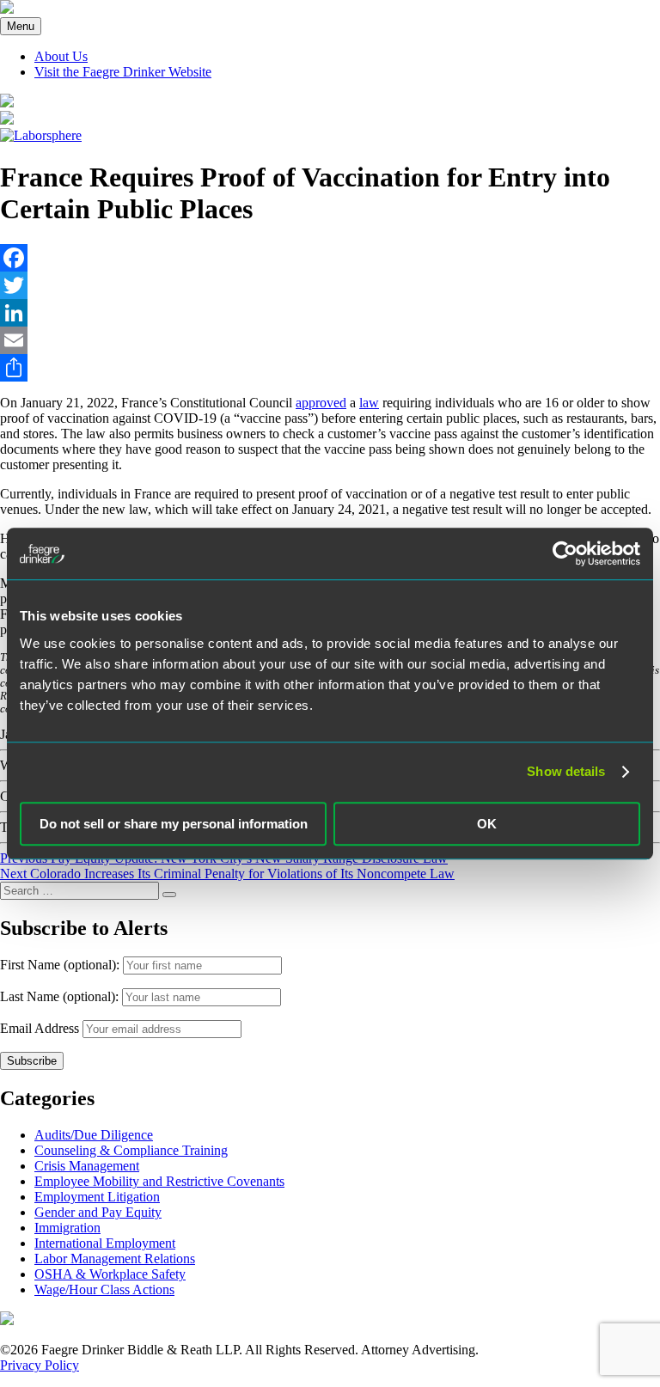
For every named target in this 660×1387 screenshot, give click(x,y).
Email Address (39, 1028)
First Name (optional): (61, 964)
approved (321, 402)
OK (487, 823)
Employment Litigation (97, 1196)
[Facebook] (330, 258)
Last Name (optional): (61, 996)
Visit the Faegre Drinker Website (122, 71)
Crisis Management (86, 1165)
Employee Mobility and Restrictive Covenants (159, 1181)
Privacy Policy (39, 1365)
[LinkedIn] (330, 313)
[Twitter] (330, 285)
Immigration (67, 1227)
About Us (61, 56)
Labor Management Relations (114, 1258)
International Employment (104, 1243)
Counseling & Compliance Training (131, 1150)
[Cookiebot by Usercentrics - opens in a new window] (565, 553)
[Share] (330, 368)
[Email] (330, 340)
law (369, 402)
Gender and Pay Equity (98, 1212)
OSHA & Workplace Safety (110, 1274)
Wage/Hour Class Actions (104, 1289)
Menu (20, 26)
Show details (566, 771)
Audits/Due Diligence (93, 1134)
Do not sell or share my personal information (174, 823)
